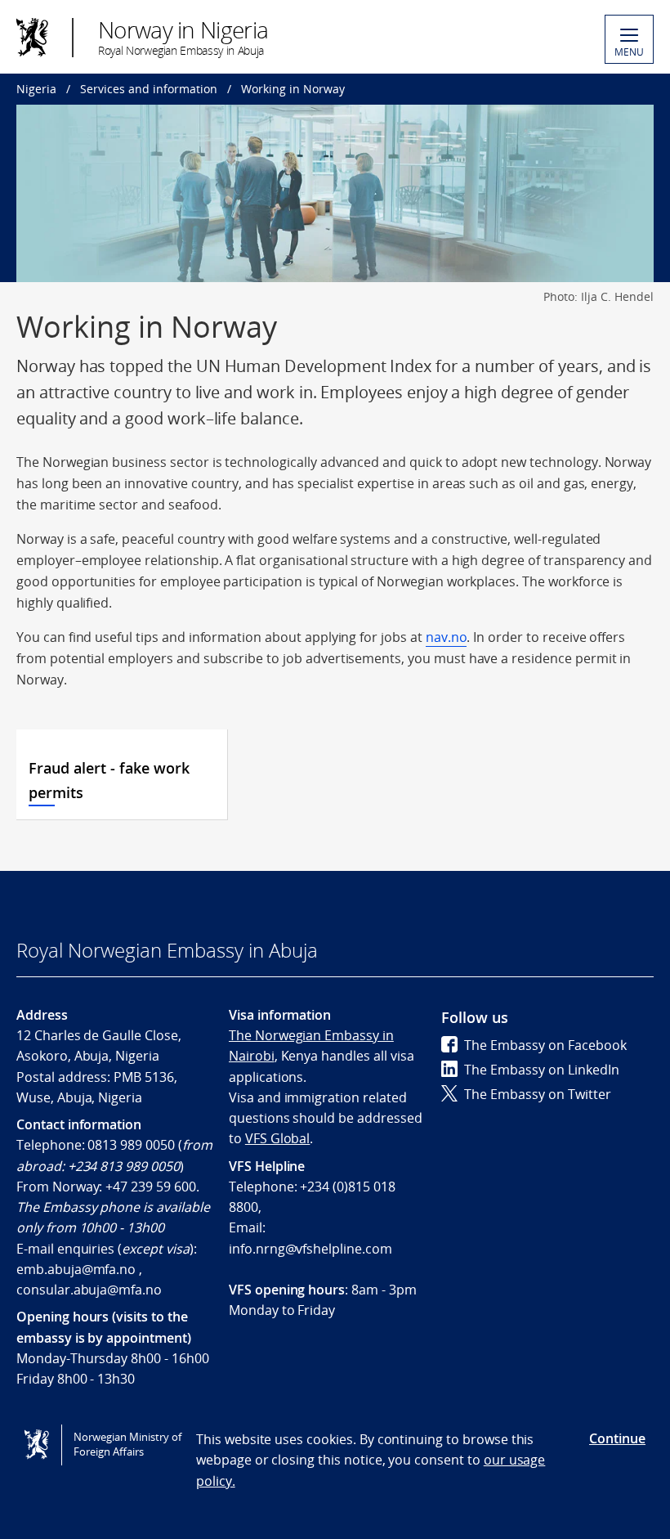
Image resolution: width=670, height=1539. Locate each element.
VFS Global (277, 1138)
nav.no (446, 637)
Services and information (148, 88)
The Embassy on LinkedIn (541, 1070)
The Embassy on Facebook (545, 1045)
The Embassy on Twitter (537, 1094)
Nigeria (36, 88)
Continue (617, 1438)
